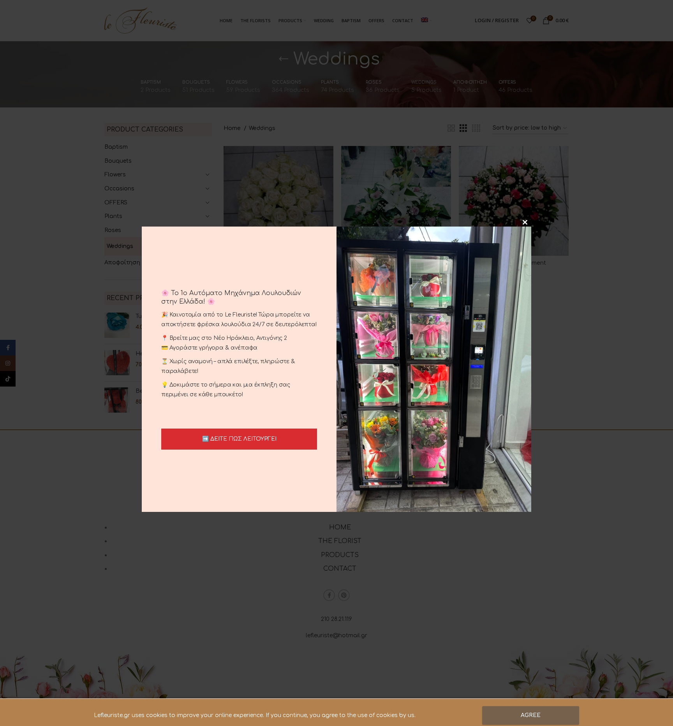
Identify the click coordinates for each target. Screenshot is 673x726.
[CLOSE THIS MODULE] (525, 222)
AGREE (531, 715)
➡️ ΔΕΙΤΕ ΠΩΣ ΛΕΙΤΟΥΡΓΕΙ (239, 439)
